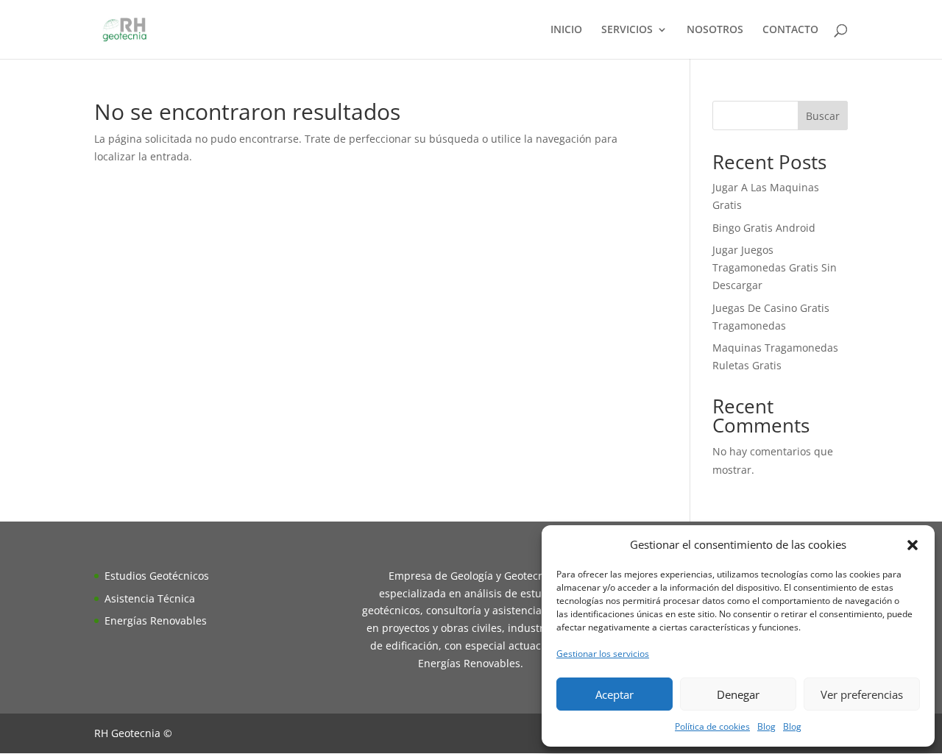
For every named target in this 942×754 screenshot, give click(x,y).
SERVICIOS (627, 30)
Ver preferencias (862, 694)
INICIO (566, 30)
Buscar (823, 116)
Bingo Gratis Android (763, 228)
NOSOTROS (715, 30)
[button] (912, 545)
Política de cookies (712, 726)
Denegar (738, 694)
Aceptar (614, 694)
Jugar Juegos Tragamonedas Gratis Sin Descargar (774, 267)
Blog (766, 726)
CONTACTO (790, 30)
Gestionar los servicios (602, 653)
